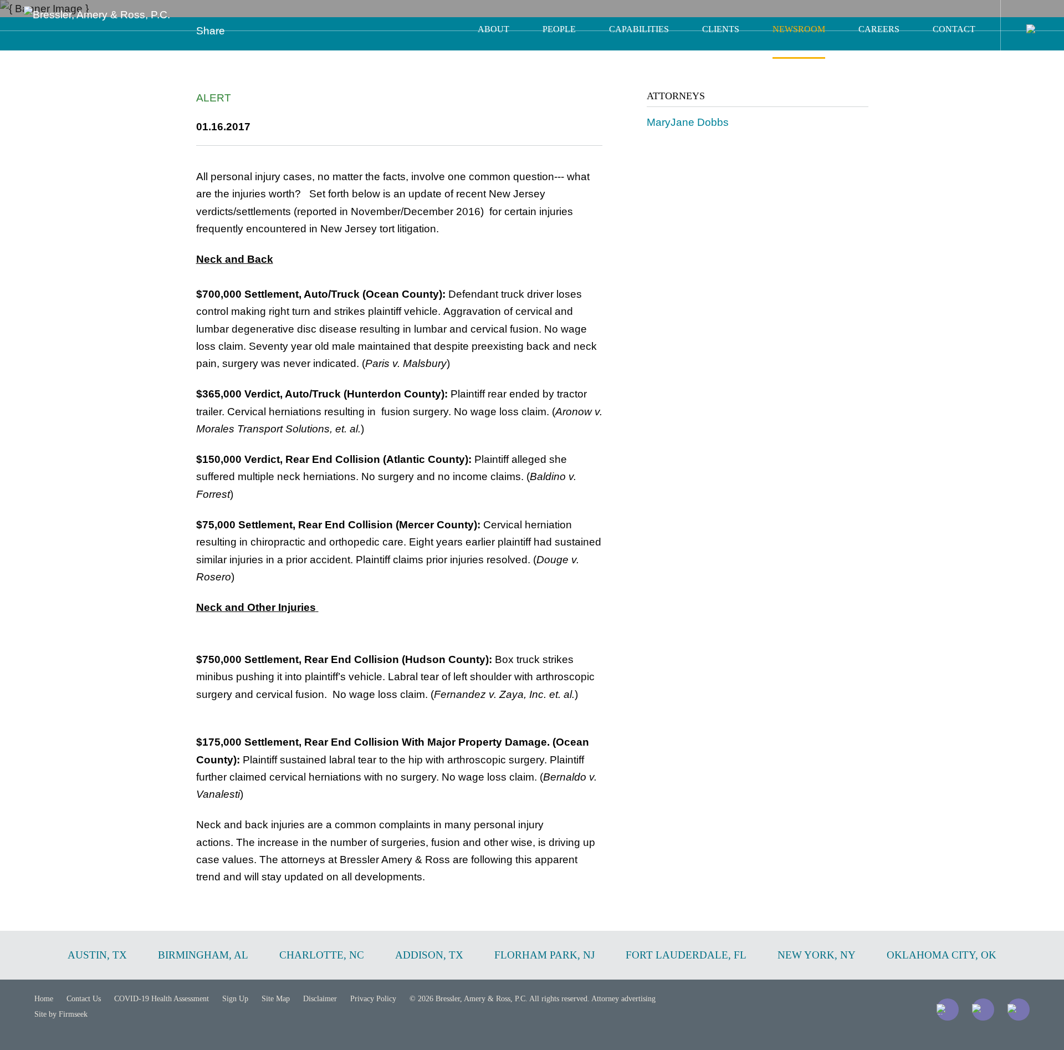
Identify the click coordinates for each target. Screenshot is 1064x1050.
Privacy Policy (373, 999)
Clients (720, 29)
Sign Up (235, 999)
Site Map (276, 999)
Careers (878, 29)
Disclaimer (320, 999)
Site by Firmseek (61, 1014)
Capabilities (639, 29)
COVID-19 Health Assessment (161, 999)
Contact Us (83, 999)
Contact (954, 29)
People (559, 29)
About (493, 29)
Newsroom (799, 29)
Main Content (492, 14)
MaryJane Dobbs (688, 122)
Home (43, 999)
